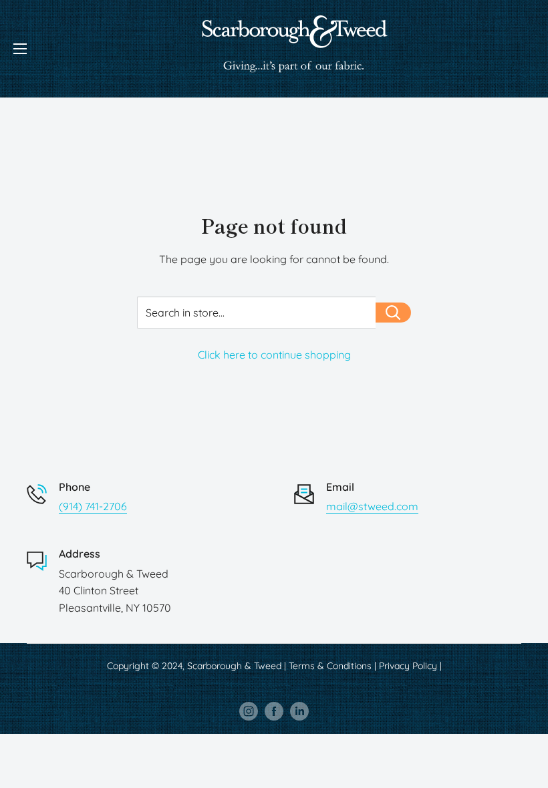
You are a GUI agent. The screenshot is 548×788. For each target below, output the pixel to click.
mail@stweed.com (372, 506)
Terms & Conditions (330, 666)
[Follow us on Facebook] (274, 711)
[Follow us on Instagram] (248, 711)
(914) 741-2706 (93, 506)
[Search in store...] (393, 313)
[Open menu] (20, 48)
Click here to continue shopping (274, 354)
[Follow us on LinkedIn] (299, 711)
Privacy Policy (408, 666)
